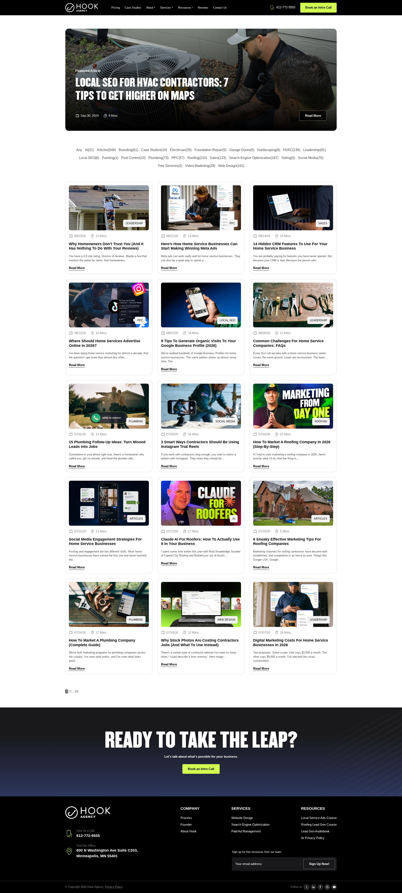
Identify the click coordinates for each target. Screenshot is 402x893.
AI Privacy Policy (313, 838)
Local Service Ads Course (319, 818)
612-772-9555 (285, 7)
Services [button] (165, 7)
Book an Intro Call (318, 7)
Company (190, 808)
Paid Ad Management (246, 831)
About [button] (149, 7)
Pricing (115, 7)
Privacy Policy (113, 886)
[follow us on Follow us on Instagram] (327, 887)
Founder (186, 824)
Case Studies (133, 7)
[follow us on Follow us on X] (306, 887)
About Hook (188, 831)
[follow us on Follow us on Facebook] (320, 887)
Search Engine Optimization (250, 824)
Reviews (203, 7)
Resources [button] (184, 7)
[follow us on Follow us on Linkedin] (313, 887)
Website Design (242, 818)
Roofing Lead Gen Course (319, 824)
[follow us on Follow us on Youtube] (334, 887)
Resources (313, 808)
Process (186, 818)
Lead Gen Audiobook (315, 831)
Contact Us (220, 7)
